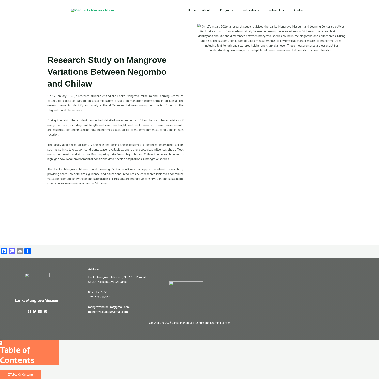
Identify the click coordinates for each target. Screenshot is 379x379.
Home (192, 10)
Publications (251, 10)
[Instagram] (45, 311)
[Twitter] (35, 311)
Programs (226, 10)
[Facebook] (29, 311)
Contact (299, 10)
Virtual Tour (276, 10)
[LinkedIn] (40, 311)
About (206, 10)
